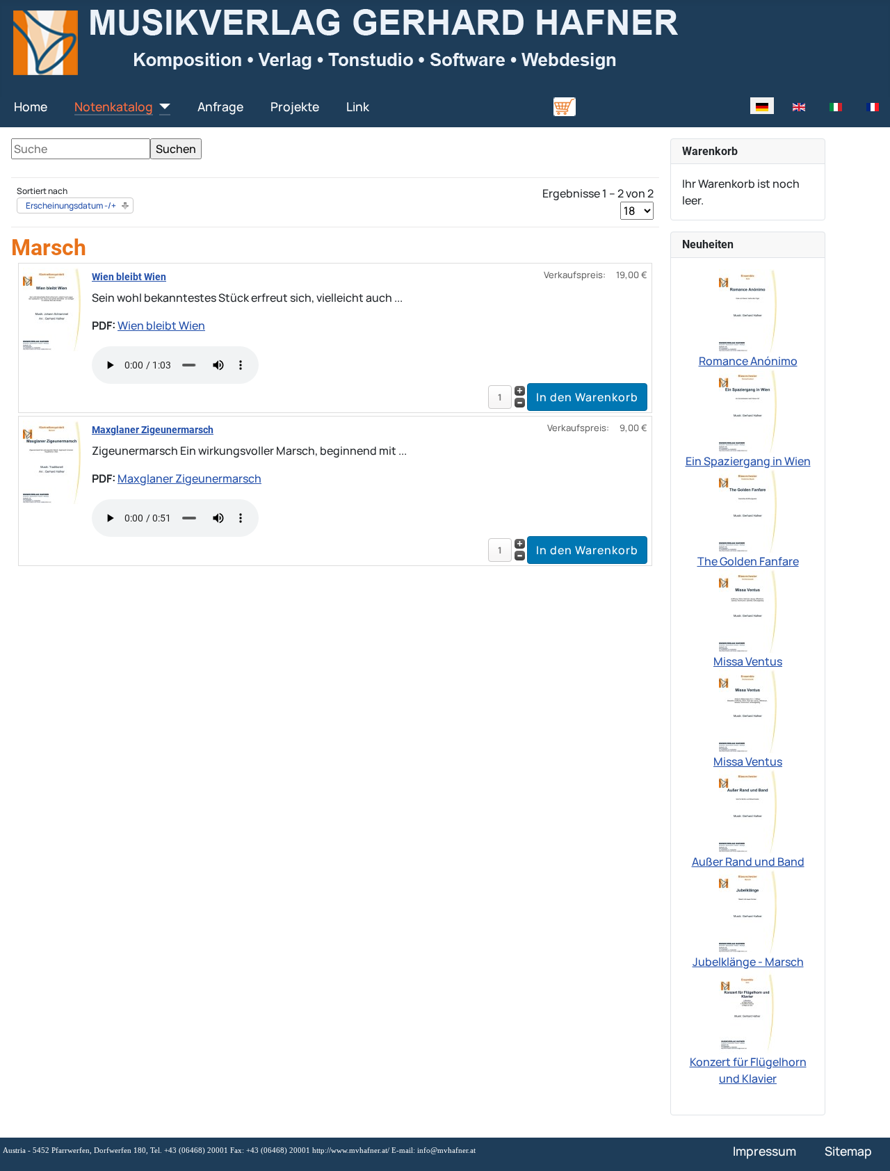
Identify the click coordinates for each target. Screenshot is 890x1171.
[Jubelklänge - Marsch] (748, 910)
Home (30, 106)
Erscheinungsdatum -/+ (71, 205)
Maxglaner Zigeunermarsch (152, 429)
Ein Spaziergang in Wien (748, 461)
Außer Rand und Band (748, 861)
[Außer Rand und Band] (748, 810)
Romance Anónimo (748, 361)
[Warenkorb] (564, 105)
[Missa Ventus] (748, 609)
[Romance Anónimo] (748, 309)
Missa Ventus (747, 661)
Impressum (764, 1150)
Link (357, 106)
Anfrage (220, 106)
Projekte (294, 106)
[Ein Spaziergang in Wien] (748, 409)
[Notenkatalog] (161, 106)
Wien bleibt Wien (129, 276)
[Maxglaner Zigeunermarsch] (52, 461)
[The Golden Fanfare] (748, 509)
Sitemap (848, 1150)
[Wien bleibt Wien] (52, 308)
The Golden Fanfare (748, 561)
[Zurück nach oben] (865, 1145)
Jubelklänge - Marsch (748, 961)
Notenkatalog (113, 106)
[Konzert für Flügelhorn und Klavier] (748, 1010)
